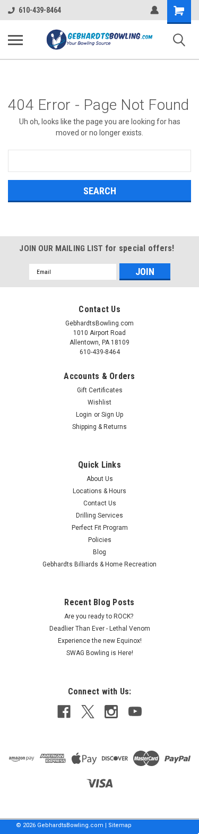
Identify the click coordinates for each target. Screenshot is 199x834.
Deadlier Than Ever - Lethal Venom (99, 628)
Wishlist (99, 402)
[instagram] (111, 711)
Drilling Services (99, 515)
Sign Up (112, 414)
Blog (99, 552)
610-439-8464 (40, 10)
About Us (99, 479)
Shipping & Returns (99, 427)
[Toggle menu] (15, 39)
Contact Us (99, 503)
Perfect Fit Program (100, 527)
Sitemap (120, 825)
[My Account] (154, 10)
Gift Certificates (100, 390)
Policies (99, 540)
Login (84, 414)
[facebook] (64, 711)
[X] (87, 711)
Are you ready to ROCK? (99, 616)
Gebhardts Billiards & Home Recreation (99, 564)
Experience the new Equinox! (100, 640)
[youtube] (135, 711)
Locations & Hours (99, 491)
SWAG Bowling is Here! (99, 653)
